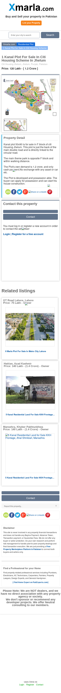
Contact (30, 216)
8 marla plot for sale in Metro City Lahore (25, 351)
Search (50, 35)
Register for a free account (27, 234)
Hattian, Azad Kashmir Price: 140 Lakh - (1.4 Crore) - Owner (26, 365)
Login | (7, 234)
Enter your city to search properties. (21, 36)
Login (21, 684)
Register (30, 684)
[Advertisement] (30, 258)
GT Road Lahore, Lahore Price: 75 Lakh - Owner (18, 301)
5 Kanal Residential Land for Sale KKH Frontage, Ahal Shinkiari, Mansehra (30, 414)
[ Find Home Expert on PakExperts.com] (30, 582)
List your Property (31, 23)
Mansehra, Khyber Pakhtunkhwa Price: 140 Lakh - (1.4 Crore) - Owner (26, 428)
